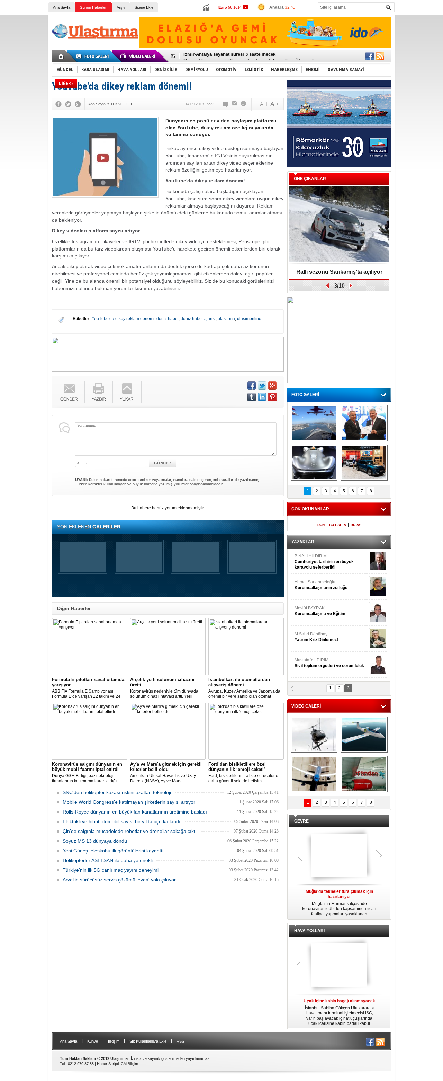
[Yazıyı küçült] (259, 104)
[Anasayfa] (61, 56)
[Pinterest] (272, 397)
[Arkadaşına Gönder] (235, 104)
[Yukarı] (127, 392)
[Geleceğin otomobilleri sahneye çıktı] (314, 463)
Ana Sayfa (61, 7)
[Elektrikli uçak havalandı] (364, 735)
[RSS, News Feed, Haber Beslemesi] (380, 56)
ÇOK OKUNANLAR (310, 509)
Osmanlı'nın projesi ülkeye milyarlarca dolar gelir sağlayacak (249, 56)
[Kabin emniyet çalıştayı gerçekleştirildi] (364, 423)
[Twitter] (68, 104)
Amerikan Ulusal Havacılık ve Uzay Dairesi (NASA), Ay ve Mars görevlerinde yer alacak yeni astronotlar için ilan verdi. (167, 773)
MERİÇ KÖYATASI (312, 639)
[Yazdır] (244, 104)
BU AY (356, 525)
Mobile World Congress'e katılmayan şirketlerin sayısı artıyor (129, 802)
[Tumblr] (251, 397)
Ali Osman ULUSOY (313, 561)
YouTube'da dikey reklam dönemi (123, 318)
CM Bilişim (129, 1064)
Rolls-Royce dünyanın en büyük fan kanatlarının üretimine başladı (135, 812)
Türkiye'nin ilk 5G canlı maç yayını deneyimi (111, 870)
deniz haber (167, 318)
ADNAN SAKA (315, 613)
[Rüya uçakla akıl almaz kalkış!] (314, 774)
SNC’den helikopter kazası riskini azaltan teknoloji (117, 792)
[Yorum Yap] (226, 104)
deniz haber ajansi (198, 318)
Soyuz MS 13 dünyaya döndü (95, 841)
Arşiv (121, 7)
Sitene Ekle (144, 7)
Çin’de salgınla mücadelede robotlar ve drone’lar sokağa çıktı (130, 831)
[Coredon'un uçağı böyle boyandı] (364, 774)
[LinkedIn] (262, 397)
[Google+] (78, 104)
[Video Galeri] (138, 56)
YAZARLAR (302, 541)
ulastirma (226, 318)
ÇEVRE (301, 821)
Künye (92, 1041)
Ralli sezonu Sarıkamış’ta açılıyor (339, 272)
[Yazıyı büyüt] (274, 104)
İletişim (113, 1041)
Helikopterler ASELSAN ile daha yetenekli (108, 860)
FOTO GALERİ (305, 394)
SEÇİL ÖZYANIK (310, 587)
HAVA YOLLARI (309, 930)
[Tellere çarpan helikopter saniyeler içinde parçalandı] (314, 735)
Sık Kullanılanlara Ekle (147, 1041)
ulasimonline (249, 318)
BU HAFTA (337, 525)
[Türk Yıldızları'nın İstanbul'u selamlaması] (314, 423)
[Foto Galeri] (93, 56)
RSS (180, 1041)
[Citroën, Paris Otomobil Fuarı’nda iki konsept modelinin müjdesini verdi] (364, 463)
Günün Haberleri (93, 7)
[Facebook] (58, 104)
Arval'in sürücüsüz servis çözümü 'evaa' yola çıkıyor (119, 879)
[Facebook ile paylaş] (369, 56)
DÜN (321, 525)
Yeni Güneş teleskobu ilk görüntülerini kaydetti (113, 850)
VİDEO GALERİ (306, 706)
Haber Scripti (108, 1064)
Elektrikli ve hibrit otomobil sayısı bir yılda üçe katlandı (121, 821)
